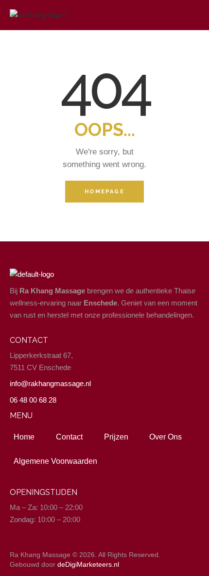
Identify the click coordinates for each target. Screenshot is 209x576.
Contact (69, 437)
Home (24, 437)
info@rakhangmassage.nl (50, 383)
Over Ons (165, 437)
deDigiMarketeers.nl (88, 564)
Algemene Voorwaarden (55, 461)
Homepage (104, 191)
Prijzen (116, 437)
